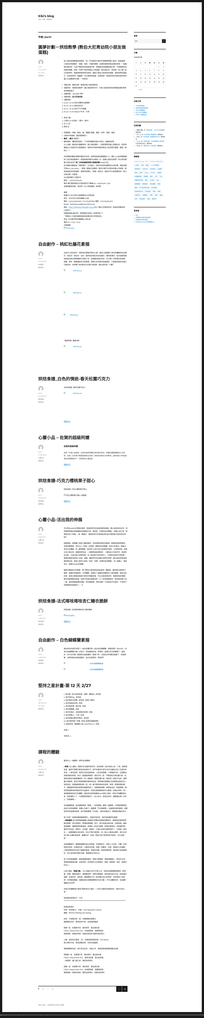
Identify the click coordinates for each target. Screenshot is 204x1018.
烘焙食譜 (41, 399)
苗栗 (151, 195)
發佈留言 (41, 75)
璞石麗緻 (152, 184)
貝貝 (136, 199)
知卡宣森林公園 (144, 187)
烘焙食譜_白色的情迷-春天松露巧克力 (74, 378)
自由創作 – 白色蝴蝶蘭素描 (63, 640)
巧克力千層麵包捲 (141, 115)
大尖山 (146, 172)
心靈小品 (41, 458)
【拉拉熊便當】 (140, 106)
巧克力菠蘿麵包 (140, 110)
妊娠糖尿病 (138, 176)
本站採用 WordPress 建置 (55, 1005)
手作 (156, 176)
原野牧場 (137, 169)
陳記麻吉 (142, 199)
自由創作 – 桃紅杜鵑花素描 (63, 244)
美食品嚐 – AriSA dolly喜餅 (155, 130)
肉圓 (159, 191)
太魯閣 (159, 172)
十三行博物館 (155, 165)
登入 (137, 215)
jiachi (40, 66)
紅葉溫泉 (148, 191)
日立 (161, 176)
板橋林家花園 (139, 180)
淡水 (157, 180)
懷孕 (151, 176)
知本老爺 (154, 187)
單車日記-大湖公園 (150, 146)
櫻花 (146, 180)
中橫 (142, 165)
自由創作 (41, 264)
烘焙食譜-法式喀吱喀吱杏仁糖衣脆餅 (73, 601)
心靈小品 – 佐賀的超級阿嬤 (63, 437)
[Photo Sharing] (96, 228)
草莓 (156, 195)
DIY (147, 161)
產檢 (136, 187)
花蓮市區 (137, 195)
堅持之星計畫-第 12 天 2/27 (64, 685)
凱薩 (147, 165)
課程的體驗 (49, 752)
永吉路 (152, 180)
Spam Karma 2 (33, 1016)
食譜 (148, 199)
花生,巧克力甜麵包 (141, 112)
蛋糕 (161, 195)
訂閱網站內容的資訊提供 (143, 217)
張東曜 (146, 176)
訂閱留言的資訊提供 (142, 220)
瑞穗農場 (137, 184)
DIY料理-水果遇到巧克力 (151, 137)
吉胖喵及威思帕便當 (142, 108)
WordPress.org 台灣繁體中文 (145, 222)
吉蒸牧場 (152, 169)
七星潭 (137, 165)
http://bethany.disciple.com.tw (82, 207)
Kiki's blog (46, 16)
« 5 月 (140, 90)
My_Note (41, 72)
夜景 (141, 172)
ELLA (138, 134)
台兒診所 (145, 169)
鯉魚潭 (154, 199)
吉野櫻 (160, 169)
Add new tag (139, 161)
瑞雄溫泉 (145, 184)
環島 (159, 184)
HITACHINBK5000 (156, 161)
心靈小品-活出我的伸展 (60, 519)
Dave (23, 1016)
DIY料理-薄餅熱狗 (150, 134)
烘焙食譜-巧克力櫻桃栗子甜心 (66, 480)
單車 (136, 172)
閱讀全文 (67, 421)
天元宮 (153, 172)
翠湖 (154, 191)
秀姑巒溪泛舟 (139, 191)
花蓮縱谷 (145, 195)
